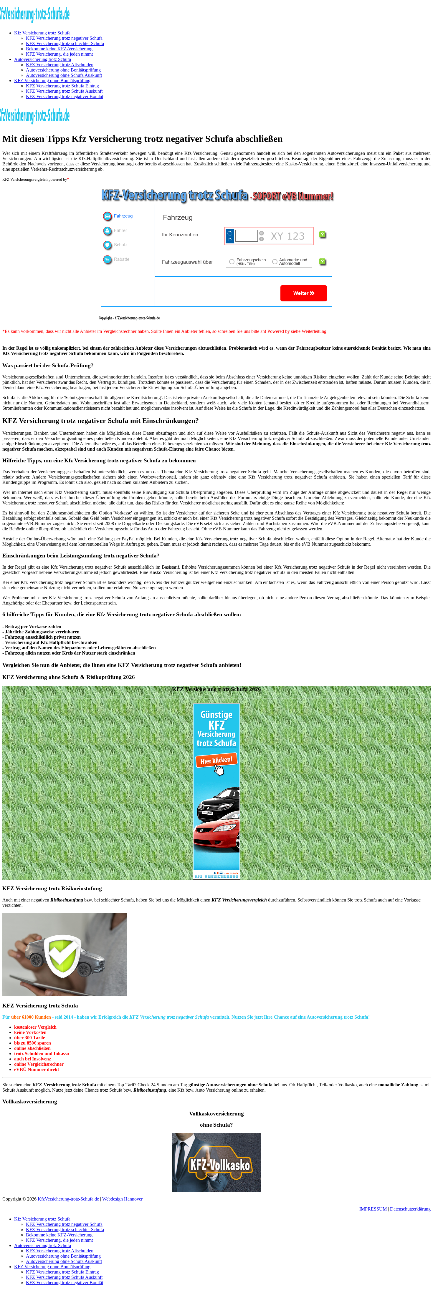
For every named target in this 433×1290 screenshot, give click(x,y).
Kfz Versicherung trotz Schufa (42, 32)
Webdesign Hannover (122, 1198)
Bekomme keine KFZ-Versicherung (59, 48)
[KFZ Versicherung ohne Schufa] (216, 791)
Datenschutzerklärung (410, 1208)
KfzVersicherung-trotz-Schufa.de (68, 1198)
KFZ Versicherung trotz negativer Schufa (64, 38)
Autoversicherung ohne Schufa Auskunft (64, 75)
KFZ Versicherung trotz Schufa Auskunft (64, 91)
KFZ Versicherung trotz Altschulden (59, 64)
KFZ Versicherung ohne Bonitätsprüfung (52, 80)
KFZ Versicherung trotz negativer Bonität (64, 96)
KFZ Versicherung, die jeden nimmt (59, 54)
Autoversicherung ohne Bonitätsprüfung (63, 69)
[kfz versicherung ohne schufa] (216, 255)
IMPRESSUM (373, 1208)
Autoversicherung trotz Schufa (42, 59)
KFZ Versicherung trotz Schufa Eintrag (62, 85)
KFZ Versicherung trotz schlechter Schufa (65, 43)
